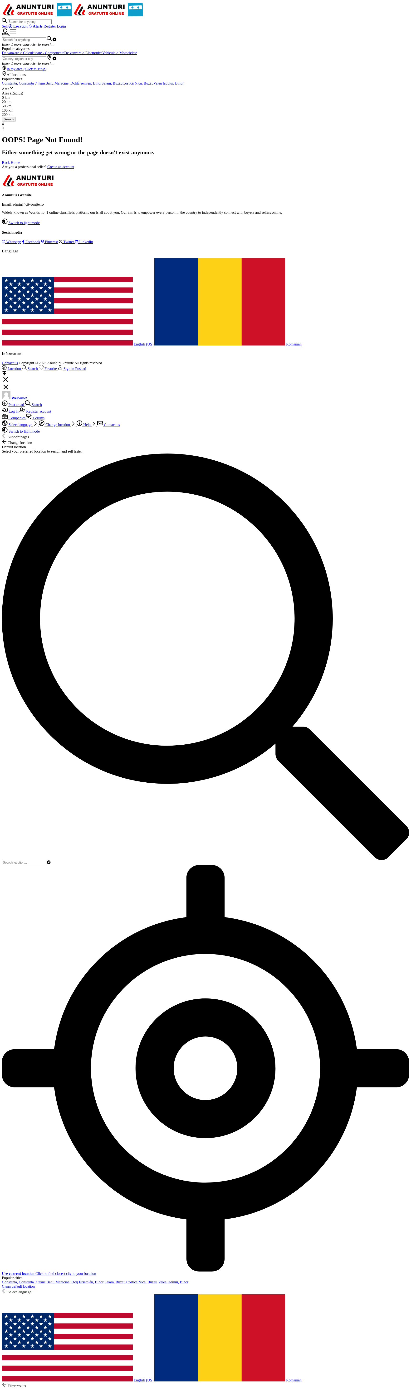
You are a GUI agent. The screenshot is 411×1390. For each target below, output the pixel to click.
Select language (20, 425)
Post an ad (16, 405)
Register (50, 26)
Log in (14, 411)
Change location (57, 425)
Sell (5, 26)
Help (87, 425)
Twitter (68, 242)
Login (61, 26)
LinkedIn (85, 242)
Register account (38, 411)
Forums (38, 418)
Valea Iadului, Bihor (168, 83)
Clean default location (18, 1286)
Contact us (10, 363)
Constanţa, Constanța (23, 83)
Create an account (60, 167)
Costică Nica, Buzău (137, 83)
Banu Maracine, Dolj (61, 83)
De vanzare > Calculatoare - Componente (33, 53)
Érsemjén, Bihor (89, 83)
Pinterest (51, 242)
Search (9, 119)
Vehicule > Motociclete (119, 53)
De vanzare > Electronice (83, 53)
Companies (17, 418)
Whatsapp (13, 242)
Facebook (32, 242)
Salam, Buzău (112, 83)
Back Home (11, 163)
